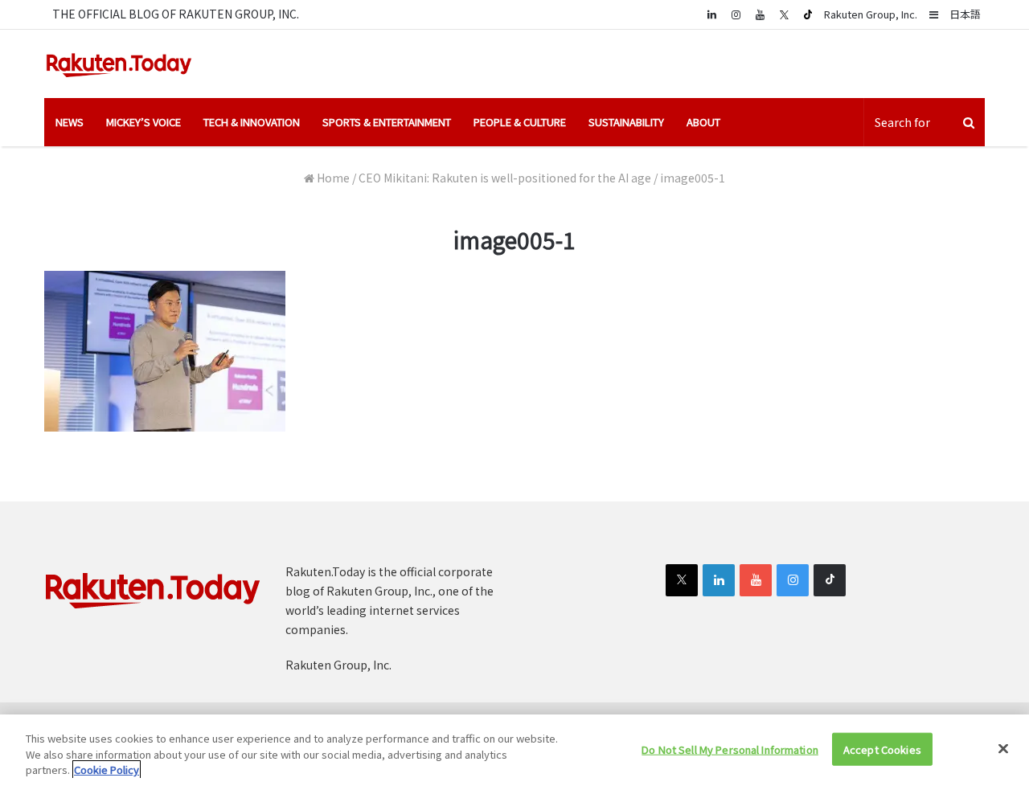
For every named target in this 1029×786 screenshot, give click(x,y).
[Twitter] (784, 14)
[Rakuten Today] (119, 64)
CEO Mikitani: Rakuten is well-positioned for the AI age (505, 178)
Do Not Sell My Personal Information (730, 748)
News (69, 121)
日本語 (965, 14)
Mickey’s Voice (143, 121)
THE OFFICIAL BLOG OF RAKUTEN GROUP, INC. (175, 14)
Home (332, 178)
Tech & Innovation (251, 121)
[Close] (1003, 748)
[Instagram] (736, 14)
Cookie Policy (106, 769)
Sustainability (626, 121)
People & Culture (520, 121)
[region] (514, 750)
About (703, 121)
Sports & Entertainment (386, 121)
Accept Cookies (882, 748)
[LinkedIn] (719, 580)
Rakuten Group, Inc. (870, 14)
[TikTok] (808, 14)
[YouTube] (760, 14)
